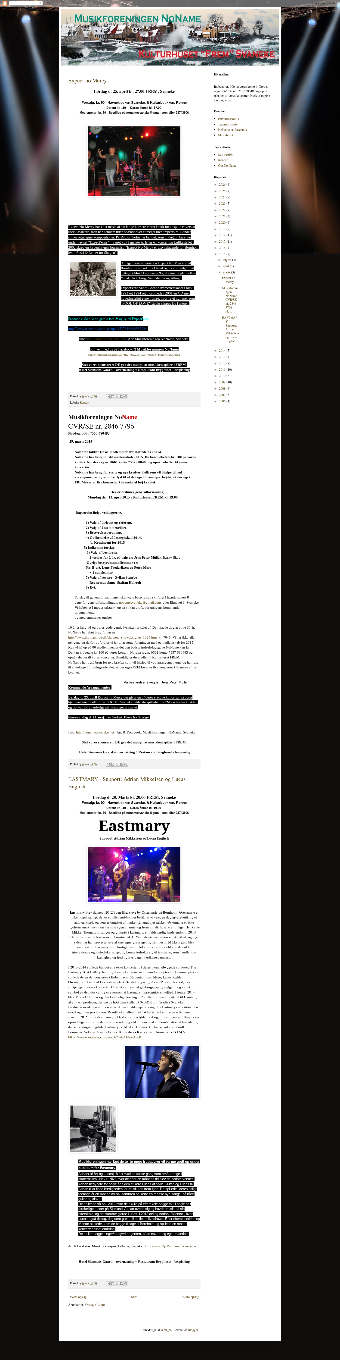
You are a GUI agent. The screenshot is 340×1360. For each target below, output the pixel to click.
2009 (222, 382)
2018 (222, 235)
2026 (222, 184)
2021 (222, 216)
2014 (222, 350)
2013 (222, 356)
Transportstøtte (228, 124)
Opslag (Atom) (95, 1304)
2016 (222, 247)
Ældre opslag (190, 1296)
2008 (222, 388)
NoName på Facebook (232, 129)
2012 (222, 363)
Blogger (193, 1330)
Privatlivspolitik (228, 118)
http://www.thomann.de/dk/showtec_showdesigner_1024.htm (112, 637)
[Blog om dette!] (112, 396)
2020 (222, 222)
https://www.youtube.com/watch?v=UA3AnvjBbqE (104, 1037)
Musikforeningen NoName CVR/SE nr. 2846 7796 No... (230, 299)
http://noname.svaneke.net (106, 339)
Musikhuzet (225, 135)
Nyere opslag (78, 1296)
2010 (222, 375)
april (226, 266)
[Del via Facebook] (121, 396)
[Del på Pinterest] (126, 396)
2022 (222, 210)
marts (227, 272)
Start (134, 1296)
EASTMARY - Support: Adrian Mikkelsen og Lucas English (230, 329)
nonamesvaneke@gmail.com (140, 602)
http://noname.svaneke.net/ (175, 1246)
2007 (222, 394)
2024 (222, 197)
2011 (222, 369)
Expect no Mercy (87, 80)
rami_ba (166, 1330)
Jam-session (225, 154)
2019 (222, 229)
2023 (222, 203)
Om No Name (227, 165)
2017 (222, 241)
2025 (222, 191)
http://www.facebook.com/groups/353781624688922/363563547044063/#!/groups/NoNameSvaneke (134, 355)
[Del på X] (117, 396)
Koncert (84, 402)
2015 (222, 254)
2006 (222, 401)
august (227, 259)
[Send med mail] (108, 396)
